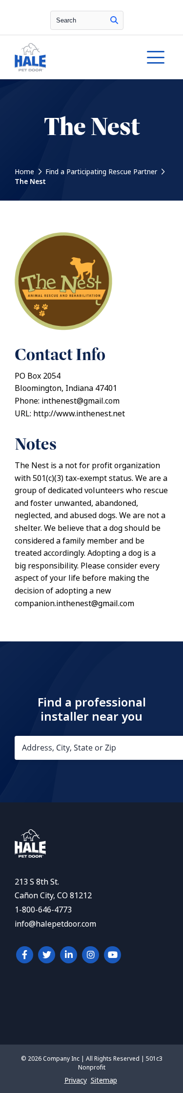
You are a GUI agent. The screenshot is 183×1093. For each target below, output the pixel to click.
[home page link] (70, 57)
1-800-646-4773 (43, 909)
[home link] (30, 855)
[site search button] (114, 20)
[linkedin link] (68, 954)
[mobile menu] (155, 57)
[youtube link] (112, 954)
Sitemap (104, 1080)
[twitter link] (46, 954)
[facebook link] (24, 954)
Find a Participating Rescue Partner (101, 172)
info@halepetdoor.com (55, 924)
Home (24, 172)
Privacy (75, 1080)
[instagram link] (90, 954)
